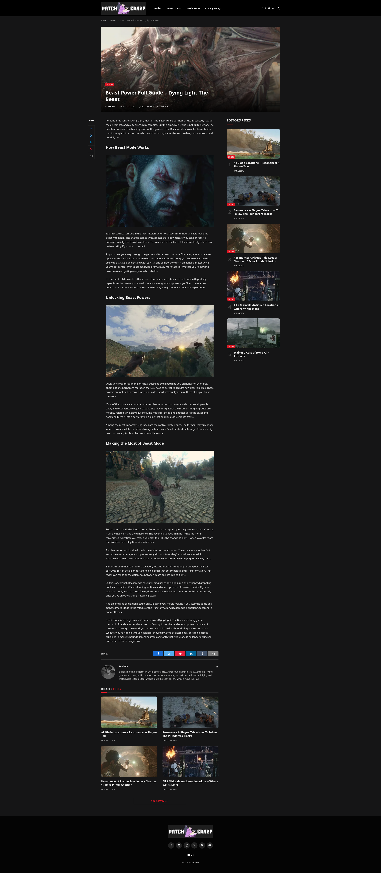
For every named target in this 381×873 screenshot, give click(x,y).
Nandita (240, 171)
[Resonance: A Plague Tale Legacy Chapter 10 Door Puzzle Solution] (129, 761)
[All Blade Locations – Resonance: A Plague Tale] (129, 712)
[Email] (91, 155)
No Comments (148, 107)
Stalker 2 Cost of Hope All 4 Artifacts (251, 354)
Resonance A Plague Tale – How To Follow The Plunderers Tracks (190, 734)
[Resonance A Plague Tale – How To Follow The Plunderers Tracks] (190, 712)
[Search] (278, 8)
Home (190, 855)
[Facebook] (91, 129)
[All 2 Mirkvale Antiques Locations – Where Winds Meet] (190, 761)
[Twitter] (91, 135)
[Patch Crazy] (123, 8)
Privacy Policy (213, 8)
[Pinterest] (91, 149)
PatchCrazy (194, 862)
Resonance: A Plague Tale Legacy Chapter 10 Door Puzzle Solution (128, 783)
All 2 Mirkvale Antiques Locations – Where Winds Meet (190, 783)
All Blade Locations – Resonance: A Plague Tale (129, 734)
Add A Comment (159, 801)
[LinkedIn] (91, 142)
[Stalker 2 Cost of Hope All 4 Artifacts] (253, 333)
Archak (111, 107)
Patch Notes (193, 8)
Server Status (173, 8)
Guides (157, 8)
